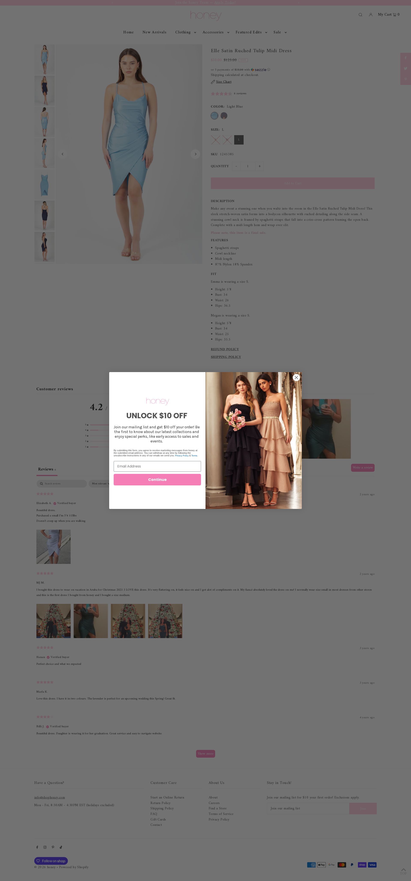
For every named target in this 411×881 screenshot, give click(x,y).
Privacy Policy (182, 455)
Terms (194, 455)
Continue (157, 479)
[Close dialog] (296, 377)
